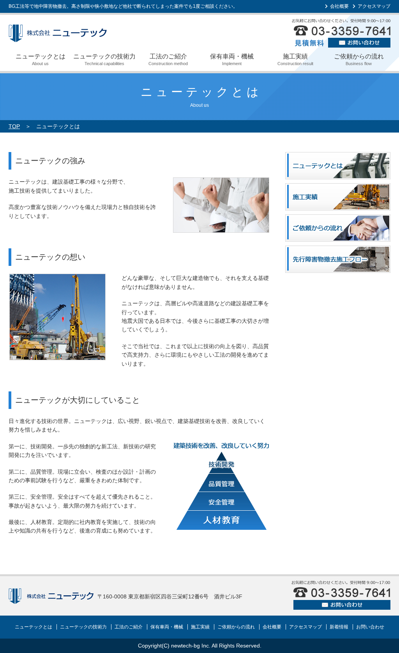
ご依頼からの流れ (359, 59)
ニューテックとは (40, 59)
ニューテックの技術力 (104, 59)
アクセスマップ (374, 6)
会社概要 (339, 6)
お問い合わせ (370, 627)
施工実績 (295, 59)
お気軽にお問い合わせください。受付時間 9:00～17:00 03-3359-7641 (340, 595)
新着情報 (339, 627)
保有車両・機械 (232, 59)
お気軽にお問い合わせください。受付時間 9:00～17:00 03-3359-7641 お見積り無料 (341, 33)
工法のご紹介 (168, 59)
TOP (14, 126)
